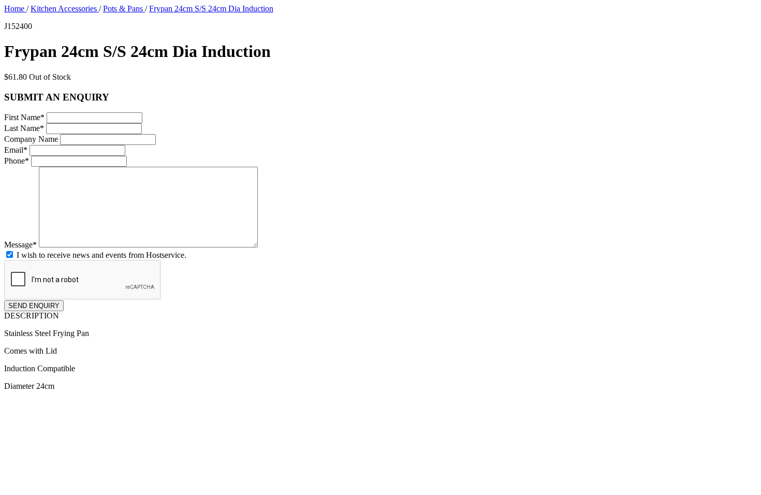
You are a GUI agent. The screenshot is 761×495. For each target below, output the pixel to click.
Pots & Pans (124, 8)
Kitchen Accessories (65, 8)
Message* (20, 244)
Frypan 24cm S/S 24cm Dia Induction (211, 8)
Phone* (16, 160)
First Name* (24, 117)
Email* (15, 149)
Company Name (31, 139)
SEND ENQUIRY (34, 306)
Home (15, 8)
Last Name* (24, 128)
